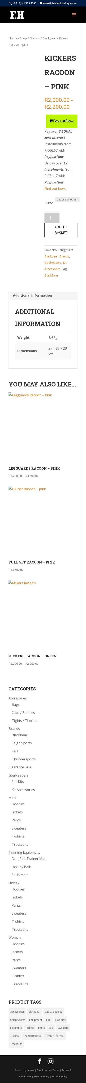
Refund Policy (59, 1076)
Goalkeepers (52, 263)
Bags (16, 704)
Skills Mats (20, 874)
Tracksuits (20, 844)
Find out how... (55, 188)
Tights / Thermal (25, 720)
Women (15, 937)
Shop (23, 38)
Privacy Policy (41, 1076)
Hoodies (18, 804)
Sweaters (19, 828)
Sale (51, 1028)
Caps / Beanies (23, 712)
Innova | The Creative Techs (43, 1070)
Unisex (14, 883)
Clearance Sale (20, 767)
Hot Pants (16, 1028)
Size (49, 203)
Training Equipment (24, 852)
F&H (15, 751)
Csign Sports (22, 743)
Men (12, 797)
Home (13, 38)
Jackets (17, 812)
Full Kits (18, 781)
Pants (16, 820)
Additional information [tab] (32, 295)
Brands (35, 38)
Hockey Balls (22, 867)
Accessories (18, 698)
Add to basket (60, 230)
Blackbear (49, 38)
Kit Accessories (23, 789)
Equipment (35, 1020)
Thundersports (24, 759)
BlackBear (51, 275)
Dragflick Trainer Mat (29, 858)
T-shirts (18, 836)
